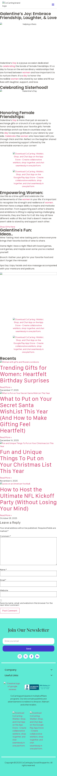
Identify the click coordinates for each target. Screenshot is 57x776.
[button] (28, 670)
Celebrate (10, 136)
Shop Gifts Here (7, 226)
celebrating (9, 66)
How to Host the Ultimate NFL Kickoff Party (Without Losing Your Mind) (28, 499)
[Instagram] (19, 656)
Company (10, 669)
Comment (5, 536)
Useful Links (11, 675)
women (26, 72)
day (25, 75)
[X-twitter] (25, 656)
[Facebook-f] (31, 656)
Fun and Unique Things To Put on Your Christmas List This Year (26, 461)
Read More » (6, 387)
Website (4, 590)
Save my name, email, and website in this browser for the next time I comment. (26, 604)
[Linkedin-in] (37, 656)
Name (3, 569)
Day (14, 63)
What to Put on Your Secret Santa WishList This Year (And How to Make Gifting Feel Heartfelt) (26, 415)
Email (3, 580)
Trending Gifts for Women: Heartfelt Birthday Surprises (24, 374)
